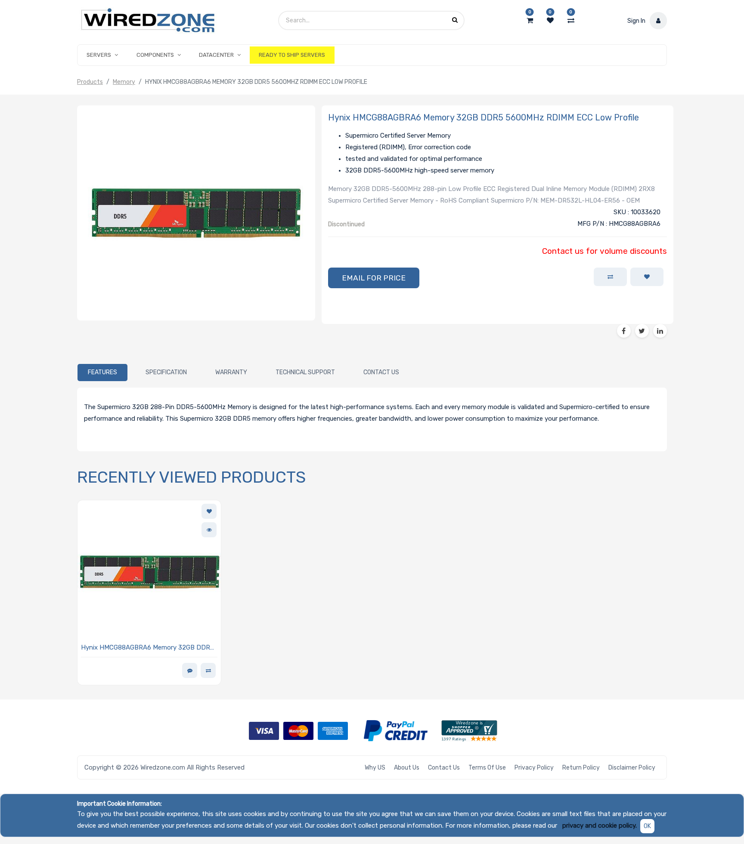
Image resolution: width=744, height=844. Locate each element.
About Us (406, 767)
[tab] (102, 372)
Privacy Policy (534, 767)
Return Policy (581, 767)
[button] (373, 278)
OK (647, 826)
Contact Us (444, 767)
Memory (124, 82)
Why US (375, 767)
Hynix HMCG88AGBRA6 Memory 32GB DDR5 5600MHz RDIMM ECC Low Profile (147, 648)
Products (90, 82)
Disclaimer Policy (631, 767)
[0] (530, 20)
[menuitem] (292, 55)
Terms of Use (487, 767)
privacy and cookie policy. (599, 825)
